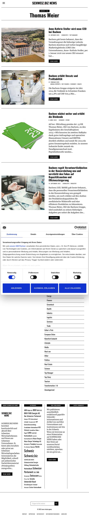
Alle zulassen (73, 288)
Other (68, 120)
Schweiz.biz (31, 455)
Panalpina (33, 444)
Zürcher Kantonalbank (35, 487)
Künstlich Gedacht (50, 338)
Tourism (47, 381)
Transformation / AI (51, 385)
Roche (37, 446)
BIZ (31, 410)
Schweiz (29, 450)
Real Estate (48, 364)
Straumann (26, 476)
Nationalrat (27, 444)
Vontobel (35, 484)
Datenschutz (40, 514)
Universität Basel (30, 481)
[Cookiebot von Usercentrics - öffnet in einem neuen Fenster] (76, 227)
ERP (37, 422)
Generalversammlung (30, 424)
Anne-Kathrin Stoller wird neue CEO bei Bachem (67, 30)
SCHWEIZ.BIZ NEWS (29, 460)
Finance (49, 300)
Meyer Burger (37, 438)
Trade (49, 325)
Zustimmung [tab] (12, 234)
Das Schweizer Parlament (32, 416)
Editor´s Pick (48, 330)
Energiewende (32, 422)
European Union (49, 334)
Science (47, 368)
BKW (35, 410)
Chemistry (65, 35)
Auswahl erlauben (44, 288)
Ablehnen (16, 288)
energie (26, 422)
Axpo (28, 410)
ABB (25, 410)
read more (54, 61)
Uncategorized (49, 389)
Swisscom (34, 475)
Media (46, 347)
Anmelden (64, 514)
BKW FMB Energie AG (32, 413)
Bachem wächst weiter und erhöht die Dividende (67, 115)
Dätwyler (26, 419)
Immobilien (32, 430)
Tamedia (32, 478)
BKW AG (39, 410)
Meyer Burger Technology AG (32, 441)
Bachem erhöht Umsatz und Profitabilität (63, 77)
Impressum (32, 514)
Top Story (47, 377)
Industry (73, 183)
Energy (49, 296)
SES (35, 472)
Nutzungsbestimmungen (52, 514)
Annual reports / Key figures (59, 84)
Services (50, 321)
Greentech (50, 304)
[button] (56, 504)
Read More (52, 459)
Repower (32, 447)
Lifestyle (47, 343)
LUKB (29, 432)
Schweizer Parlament (33, 470)
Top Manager (74, 35)
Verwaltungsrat (28, 484)
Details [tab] (33, 234)
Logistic (49, 317)
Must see (47, 351)
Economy (73, 84)
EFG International (33, 419)
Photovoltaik (39, 444)
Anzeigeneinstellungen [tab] (55, 234)
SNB (37, 472)
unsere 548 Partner (17, 246)
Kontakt (24, 514)
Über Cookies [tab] (77, 234)
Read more (7, 474)
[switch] (33, 277)
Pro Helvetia (27, 447)
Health (80, 84)
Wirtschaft (26, 487)
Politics (47, 360)
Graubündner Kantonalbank (31, 427)
